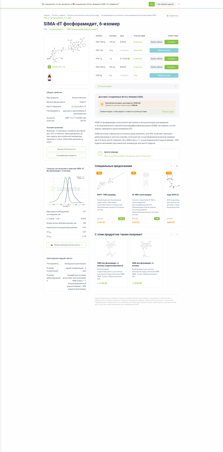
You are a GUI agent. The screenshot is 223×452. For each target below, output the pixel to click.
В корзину (171, 42)
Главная (47, 15)
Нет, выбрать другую (166, 4)
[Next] (177, 166)
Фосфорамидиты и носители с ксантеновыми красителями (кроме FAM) (128, 15)
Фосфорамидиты (56, 29)
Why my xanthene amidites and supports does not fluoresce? (127, 156)
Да (152, 4)
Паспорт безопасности (66, 149)
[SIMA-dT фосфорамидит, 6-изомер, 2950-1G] (49, 77)
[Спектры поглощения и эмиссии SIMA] (66, 191)
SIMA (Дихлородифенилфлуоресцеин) (82, 29)
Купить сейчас (156, 42)
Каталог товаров (58, 15)
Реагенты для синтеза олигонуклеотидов (83, 15)
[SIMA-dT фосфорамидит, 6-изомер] (66, 50)
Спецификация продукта (66, 155)
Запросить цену (164, 50)
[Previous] (171, 166)
